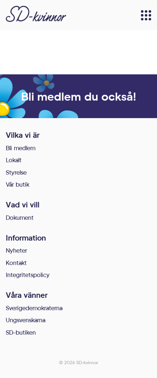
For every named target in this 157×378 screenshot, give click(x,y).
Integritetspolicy (28, 274)
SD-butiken (21, 332)
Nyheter (16, 250)
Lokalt (14, 160)
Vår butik (17, 184)
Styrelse (16, 172)
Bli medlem (20, 148)
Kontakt (16, 262)
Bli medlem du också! (78, 96)
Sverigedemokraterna (34, 308)
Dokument (20, 217)
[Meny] (146, 15)
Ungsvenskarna (25, 320)
